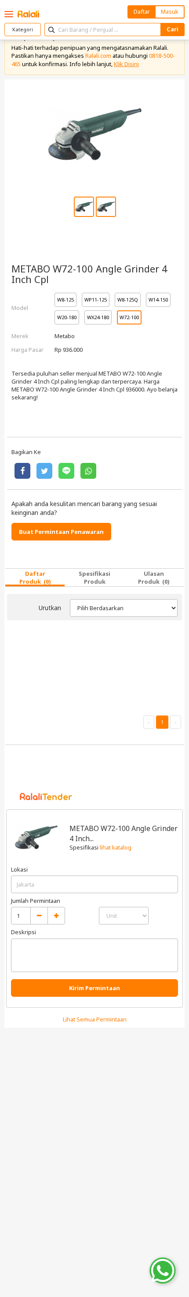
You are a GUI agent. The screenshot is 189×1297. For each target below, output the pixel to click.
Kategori (22, 29)
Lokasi (19, 869)
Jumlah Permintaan (35, 901)
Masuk (169, 11)
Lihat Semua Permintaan (95, 1019)
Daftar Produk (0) (35, 577)
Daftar (142, 11)
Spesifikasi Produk (94, 577)
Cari (172, 29)
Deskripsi (23, 932)
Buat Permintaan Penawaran (61, 532)
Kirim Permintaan (94, 988)
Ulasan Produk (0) (154, 577)
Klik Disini (126, 64)
